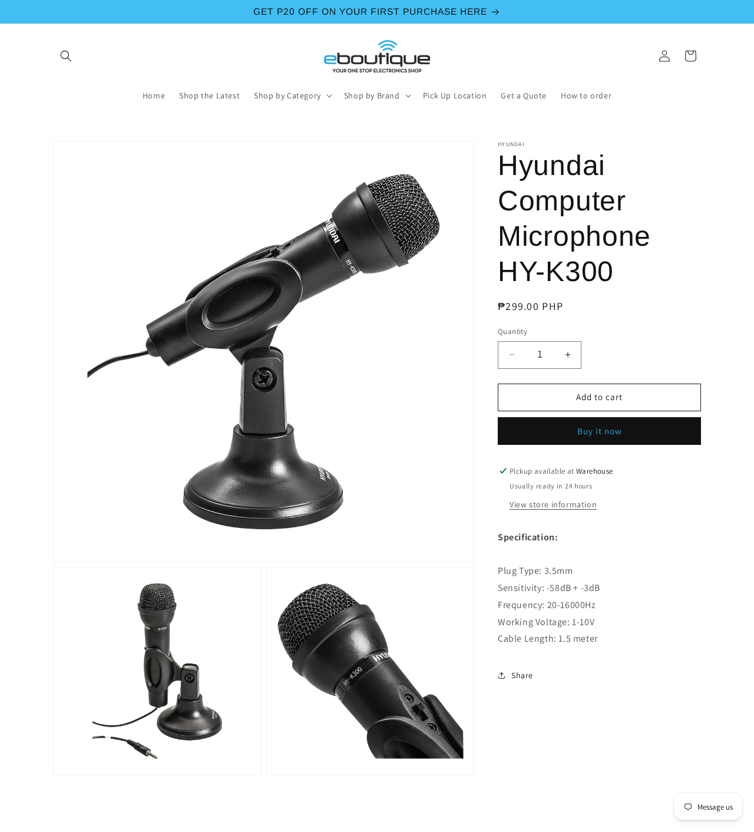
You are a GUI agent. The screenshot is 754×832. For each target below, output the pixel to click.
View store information (553, 504)
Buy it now (599, 431)
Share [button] (522, 675)
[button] (66, 56)
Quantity (512, 331)
